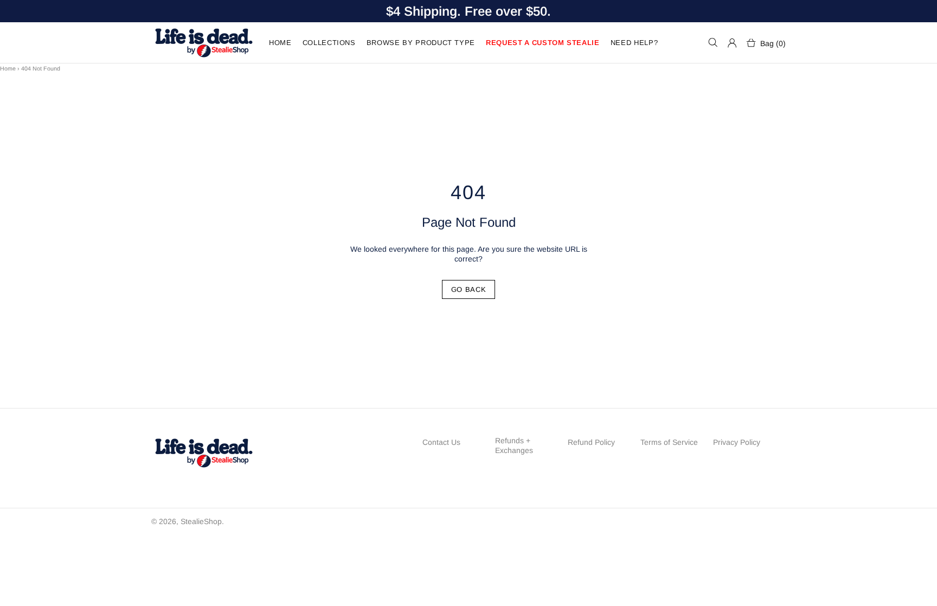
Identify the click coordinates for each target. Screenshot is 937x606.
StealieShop (203, 42)
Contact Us (441, 442)
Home (8, 68)
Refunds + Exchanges (514, 445)
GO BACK (468, 289)
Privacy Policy (736, 442)
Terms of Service (669, 442)
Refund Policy (591, 442)
